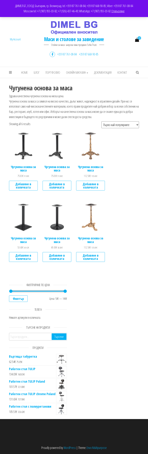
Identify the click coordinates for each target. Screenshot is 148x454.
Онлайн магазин (76, 72)
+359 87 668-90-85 (88, 54)
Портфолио (52, 72)
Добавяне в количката (23, 185)
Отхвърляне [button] (118, 11)
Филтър (18, 298)
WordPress (70, 447)
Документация (103, 72)
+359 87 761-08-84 (67, 54)
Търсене (59, 336)
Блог (37, 72)
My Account (15, 39)
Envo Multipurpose (97, 447)
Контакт (122, 72)
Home (24, 72)
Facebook (52, 54)
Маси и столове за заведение (74, 39)
